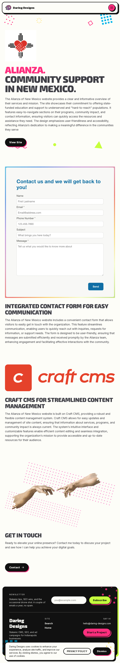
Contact (14, 567)
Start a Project (97, 632)
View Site (15, 142)
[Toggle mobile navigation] (111, 7)
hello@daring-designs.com (97, 623)
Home (48, 627)
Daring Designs (18, 623)
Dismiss (102, 651)
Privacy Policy (77, 651)
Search (49, 623)
